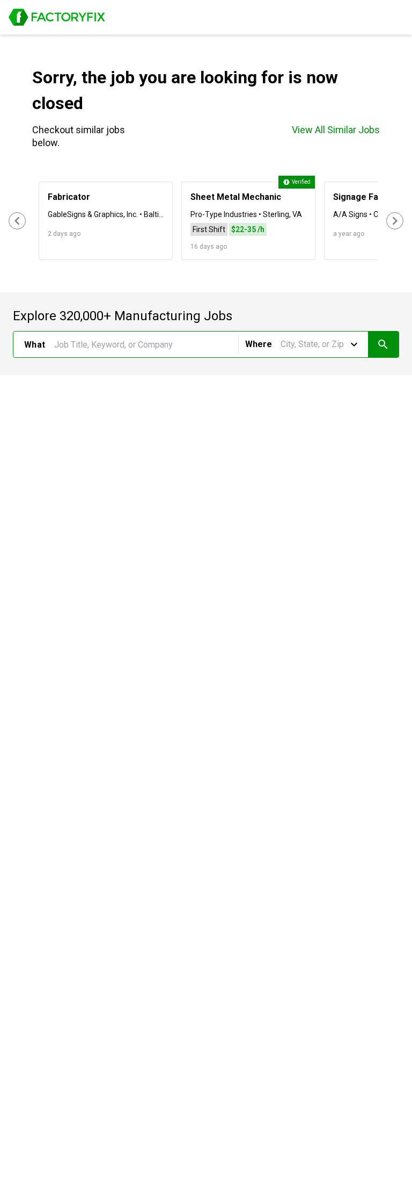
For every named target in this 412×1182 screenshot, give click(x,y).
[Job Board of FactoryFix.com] (57, 17)
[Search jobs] (383, 344)
